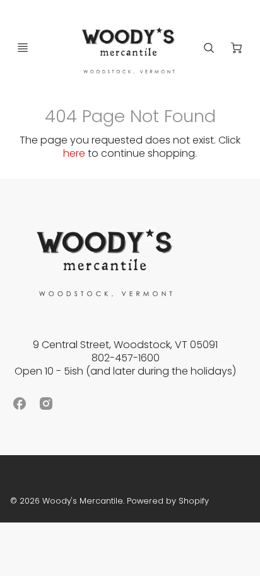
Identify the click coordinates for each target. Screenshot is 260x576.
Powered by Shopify (168, 500)
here (74, 153)
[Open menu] (22, 47)
